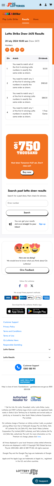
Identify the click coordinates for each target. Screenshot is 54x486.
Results (25, 19)
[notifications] (40, 5)
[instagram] (26, 285)
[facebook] (20, 285)
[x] (32, 285)
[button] (3, 5)
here (39, 437)
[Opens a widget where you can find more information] (41, 481)
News (35, 19)
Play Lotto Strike (10, 19)
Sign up (42, 224)
